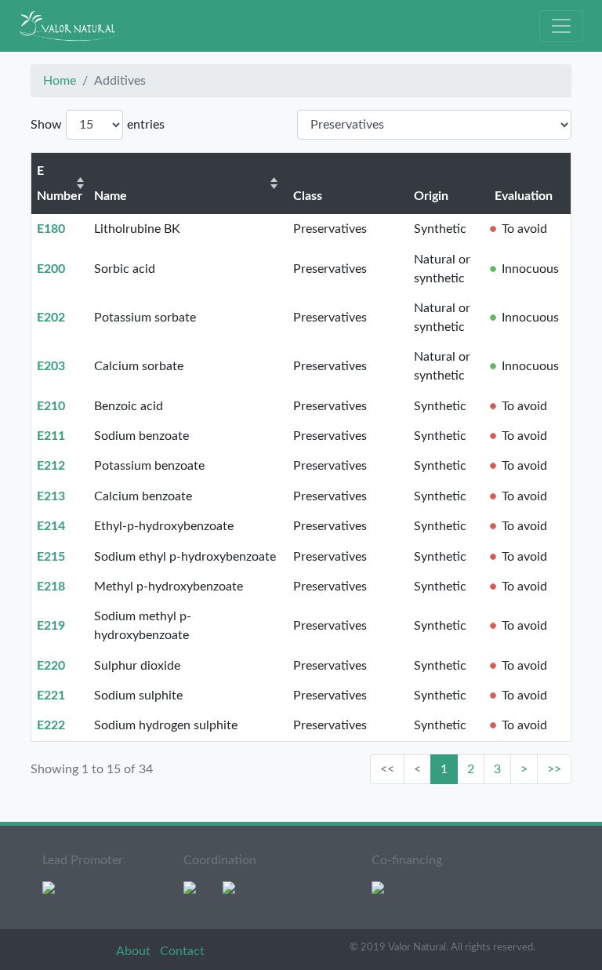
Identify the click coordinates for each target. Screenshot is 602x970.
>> (554, 769)
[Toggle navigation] (561, 26)
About (135, 951)
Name (110, 196)
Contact (182, 951)
